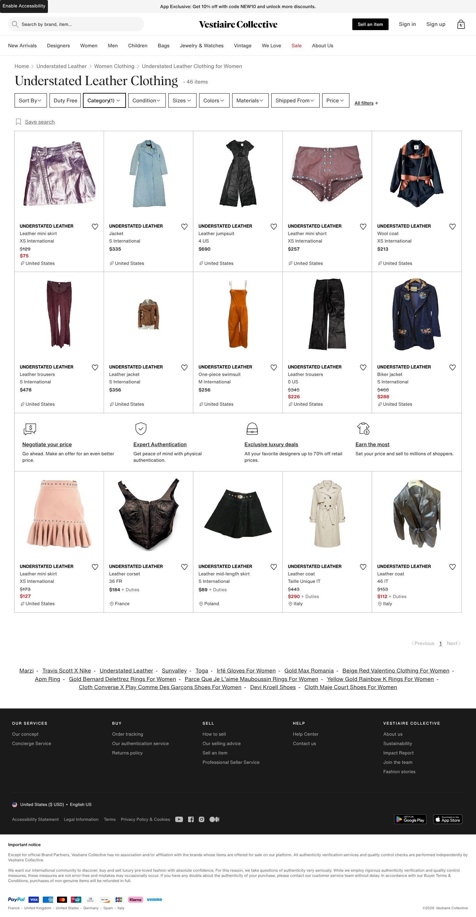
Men (113, 45)
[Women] (102, 45)
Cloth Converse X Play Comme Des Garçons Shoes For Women (160, 687)
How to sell (214, 734)
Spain (108, 908)
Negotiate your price (47, 444)
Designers (58, 45)
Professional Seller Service (230, 762)
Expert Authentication (160, 444)
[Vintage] (256, 45)
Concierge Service (31, 743)
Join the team (398, 762)
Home (22, 66)
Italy (121, 908)
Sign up (436, 24)
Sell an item (370, 24)
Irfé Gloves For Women (246, 671)
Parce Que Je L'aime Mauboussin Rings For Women (251, 679)
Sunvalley (174, 671)
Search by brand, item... (47, 24)
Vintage (242, 45)
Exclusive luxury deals (271, 444)
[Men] (123, 45)
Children (138, 45)
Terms (110, 819)
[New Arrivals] (41, 45)
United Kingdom (37, 908)
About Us (322, 45)
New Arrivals (22, 45)
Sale (297, 45)
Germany (91, 908)
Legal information (81, 819)
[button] (461, 24)
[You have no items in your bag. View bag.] (461, 24)
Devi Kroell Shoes (273, 687)
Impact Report (398, 753)
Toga (202, 671)
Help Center (306, 734)
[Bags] (174, 45)
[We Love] (286, 45)
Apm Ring (48, 679)
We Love (271, 45)
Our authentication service (140, 743)
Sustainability (397, 743)
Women (88, 45)
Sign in (407, 24)
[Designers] (75, 45)
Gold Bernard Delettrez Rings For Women (122, 679)
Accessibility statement (35, 819)
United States (67, 908)
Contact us (304, 743)
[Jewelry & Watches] (228, 45)
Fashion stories (399, 771)
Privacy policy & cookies (145, 819)
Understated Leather (61, 66)
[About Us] (338, 45)
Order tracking (127, 734)
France (14, 908)
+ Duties (130, 589)
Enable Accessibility (24, 6)
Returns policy (127, 753)
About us (392, 734)
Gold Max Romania (309, 671)
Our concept (25, 734)
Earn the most (373, 444)
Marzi (26, 671)
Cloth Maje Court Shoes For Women (350, 687)
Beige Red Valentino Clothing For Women (395, 671)
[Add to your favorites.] (95, 227)
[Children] (152, 45)
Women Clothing (114, 66)
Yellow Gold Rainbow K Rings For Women (380, 679)
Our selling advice (221, 743)
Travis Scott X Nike (66, 671)
